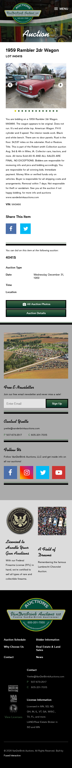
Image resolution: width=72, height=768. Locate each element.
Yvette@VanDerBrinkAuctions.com (45, 676)
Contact (9, 657)
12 (53, 111)
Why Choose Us (14, 646)
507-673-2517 (14, 434)
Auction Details (36, 313)
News (39, 657)
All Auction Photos (36, 304)
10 (46, 111)
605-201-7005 (39, 434)
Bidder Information (47, 639)
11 (50, 111)
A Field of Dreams (46, 552)
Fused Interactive (12, 755)
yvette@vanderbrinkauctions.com (22, 428)
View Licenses (13, 717)
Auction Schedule (15, 639)
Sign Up (57, 403)
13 (57, 111)
